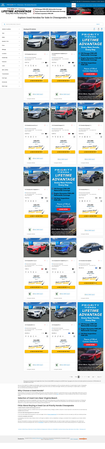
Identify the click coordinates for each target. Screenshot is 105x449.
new (57, 394)
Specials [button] (77, 5)
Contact (20, 429)
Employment (44, 429)
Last (93, 377)
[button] (48, 41)
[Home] (66, 5)
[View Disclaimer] (36, 65)
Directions (31, 429)
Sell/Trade (73, 5)
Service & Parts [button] (82, 5)
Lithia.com (50, 429)
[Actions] (47, 54)
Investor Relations (37, 429)
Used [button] (70, 5)
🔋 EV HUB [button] (94, 5)
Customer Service (62, 429)
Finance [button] (87, 5)
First (71, 377)
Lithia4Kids (55, 429)
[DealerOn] (21, 438)
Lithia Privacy (25, 429)
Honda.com (51, 439)
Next (89, 377)
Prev (75, 377)
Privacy (41, 438)
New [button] (68, 5)
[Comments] (47, 65)
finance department (52, 414)
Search (98, 24)
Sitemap (37, 438)
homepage (40, 422)
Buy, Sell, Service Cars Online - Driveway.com (76, 429)
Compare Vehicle (31, 98)
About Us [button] (90, 5)
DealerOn (34, 438)
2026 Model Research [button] (101, 5)
